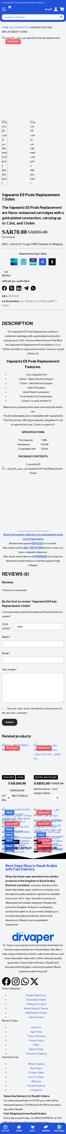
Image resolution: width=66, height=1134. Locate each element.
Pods (43, 301)
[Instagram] (15, 981)
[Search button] (61, 17)
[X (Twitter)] (11, 288)
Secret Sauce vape (46, 777)
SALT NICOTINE (33, 547)
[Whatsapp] (25, 981)
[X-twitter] (34, 981)
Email (6, 653)
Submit (9, 722)
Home (5, 27)
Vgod (20, 777)
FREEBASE (40, 556)
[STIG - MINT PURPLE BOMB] (17, 758)
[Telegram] (26, 288)
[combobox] (30, 17)
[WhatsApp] (33, 288)
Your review (9, 669)
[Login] (56, 9)
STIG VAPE (8, 777)
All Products (19, 27)
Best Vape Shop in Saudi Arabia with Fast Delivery (31, 867)
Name (6, 636)
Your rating (6, 626)
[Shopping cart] (62, 9)
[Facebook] (4, 288)
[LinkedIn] (18, 288)
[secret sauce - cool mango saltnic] (49, 758)
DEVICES (37, 543)
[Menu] (4, 9)
